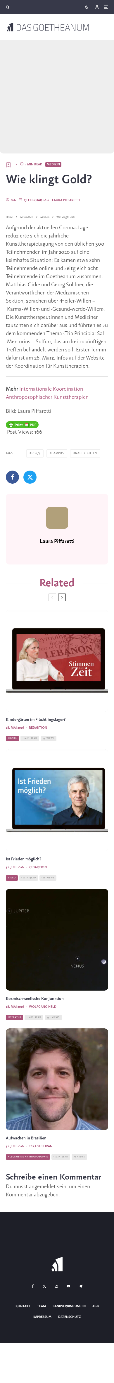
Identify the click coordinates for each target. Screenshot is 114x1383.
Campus (57, 453)
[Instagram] (56, 1286)
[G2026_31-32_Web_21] (57, 800)
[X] (44, 1286)
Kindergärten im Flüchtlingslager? (36, 720)
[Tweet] (30, 477)
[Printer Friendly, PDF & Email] (22, 424)
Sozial (12, 738)
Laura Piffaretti (66, 200)
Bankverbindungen (69, 1306)
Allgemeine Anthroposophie (28, 1157)
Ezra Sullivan (40, 1146)
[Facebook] (32, 1286)
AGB (95, 1306)
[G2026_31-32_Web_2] (57, 1079)
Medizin (53, 164)
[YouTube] (68, 1286)
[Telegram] (81, 1286)
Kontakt (22, 1306)
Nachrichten (86, 453)
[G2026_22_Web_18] (57, 940)
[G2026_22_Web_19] (57, 661)
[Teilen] (12, 477)
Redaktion (38, 728)
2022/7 (35, 453)
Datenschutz (69, 1317)
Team (41, 1306)
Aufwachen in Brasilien (26, 1138)
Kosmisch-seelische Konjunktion (35, 999)
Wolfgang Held (42, 1007)
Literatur (14, 1017)
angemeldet (42, 1187)
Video (12, 878)
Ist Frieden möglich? (24, 859)
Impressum (42, 1317)
